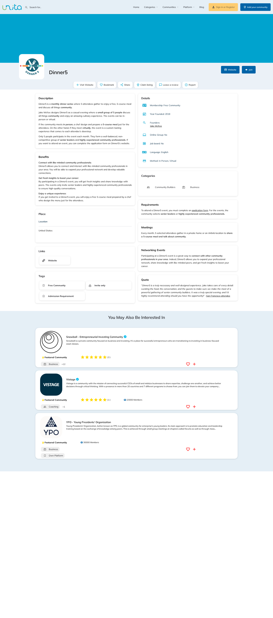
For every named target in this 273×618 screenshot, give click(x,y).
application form (200, 210)
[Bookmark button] (188, 364)
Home (136, 7)
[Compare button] (194, 364)
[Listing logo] (31, 66)
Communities (169, 7)
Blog (201, 7)
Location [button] (43, 221)
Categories (149, 7)
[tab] (85, 222)
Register (230, 7)
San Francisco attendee (218, 295)
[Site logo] (12, 6)
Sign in (219, 7)
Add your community (257, 7)
